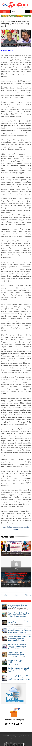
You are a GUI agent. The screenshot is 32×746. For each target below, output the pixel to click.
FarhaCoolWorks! (18, 736)
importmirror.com (5, 738)
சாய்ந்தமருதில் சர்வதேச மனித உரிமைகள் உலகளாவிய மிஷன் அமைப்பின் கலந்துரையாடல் (17, 646)
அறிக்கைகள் (23, 29)
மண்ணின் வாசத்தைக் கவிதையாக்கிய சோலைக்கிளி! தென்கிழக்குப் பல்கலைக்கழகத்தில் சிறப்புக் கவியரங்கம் (19, 639)
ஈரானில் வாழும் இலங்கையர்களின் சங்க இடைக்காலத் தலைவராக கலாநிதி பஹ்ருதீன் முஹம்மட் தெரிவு (19, 677)
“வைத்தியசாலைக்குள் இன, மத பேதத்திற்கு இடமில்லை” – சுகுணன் (18, 606)
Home (16, 595)
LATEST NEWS (17, 29)
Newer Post (4, 595)
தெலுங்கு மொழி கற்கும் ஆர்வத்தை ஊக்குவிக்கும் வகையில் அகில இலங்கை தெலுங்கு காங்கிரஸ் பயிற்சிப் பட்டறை (18, 615)
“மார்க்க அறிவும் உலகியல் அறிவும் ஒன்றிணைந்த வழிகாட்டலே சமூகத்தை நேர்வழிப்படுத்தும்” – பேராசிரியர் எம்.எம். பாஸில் (19, 631)
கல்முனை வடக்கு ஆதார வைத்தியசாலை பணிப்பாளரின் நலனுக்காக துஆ (17, 662)
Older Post (28, 595)
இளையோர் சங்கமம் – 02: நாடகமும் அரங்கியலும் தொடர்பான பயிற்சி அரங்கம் (18, 670)
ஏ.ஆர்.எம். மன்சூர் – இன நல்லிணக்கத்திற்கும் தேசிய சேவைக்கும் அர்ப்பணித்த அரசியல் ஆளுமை (18, 655)
